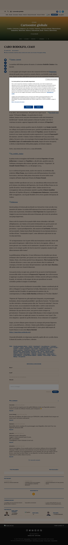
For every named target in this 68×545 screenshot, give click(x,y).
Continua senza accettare (51, 79)
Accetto (38, 106)
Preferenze (28, 106)
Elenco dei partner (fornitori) (18, 102)
